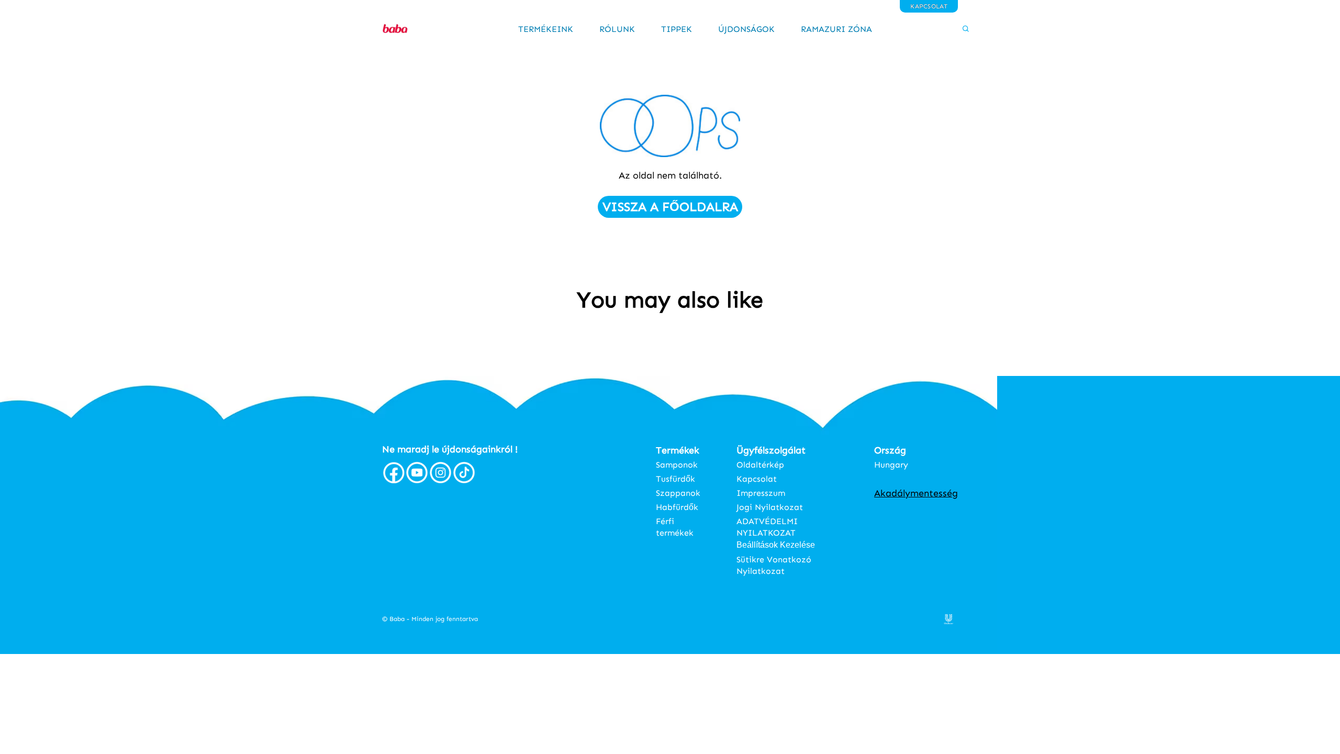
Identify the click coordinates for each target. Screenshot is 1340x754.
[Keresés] (944, 28)
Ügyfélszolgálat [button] (771, 450)
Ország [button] (890, 450)
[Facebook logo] (393, 481)
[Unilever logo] (949, 621)
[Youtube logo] (417, 481)
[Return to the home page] (406, 29)
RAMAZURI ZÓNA (836, 29)
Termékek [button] (677, 450)
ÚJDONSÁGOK (746, 29)
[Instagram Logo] (440, 481)
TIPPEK (676, 29)
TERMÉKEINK (545, 29)
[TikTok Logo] (464, 481)
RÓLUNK (617, 29)
